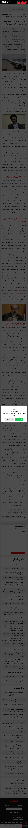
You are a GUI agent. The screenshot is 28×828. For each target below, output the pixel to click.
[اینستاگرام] (6, 2)
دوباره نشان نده (9, 419)
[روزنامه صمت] (21, 2)
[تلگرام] (2, 2)
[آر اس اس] (7, 2)
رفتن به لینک (19, 419)
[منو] (13, 2)
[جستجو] (9, 2)
